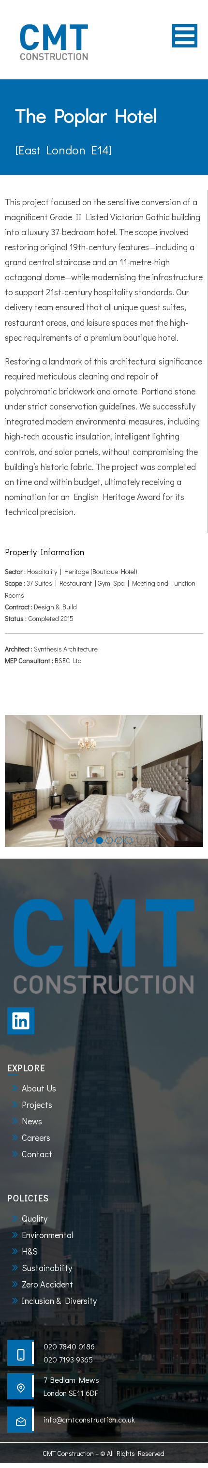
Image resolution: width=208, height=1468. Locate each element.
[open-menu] (185, 36)
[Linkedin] (20, 1020)
